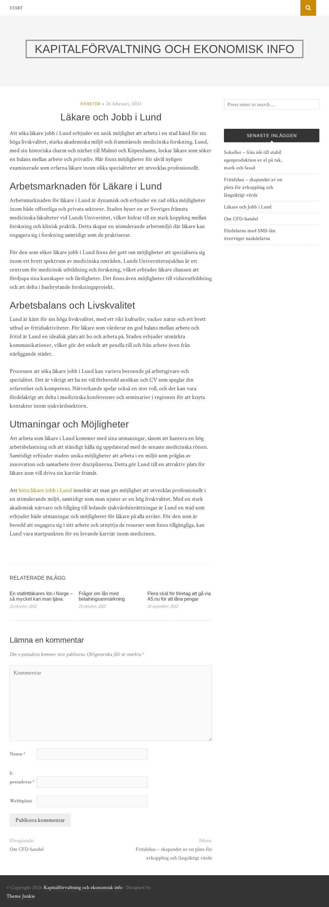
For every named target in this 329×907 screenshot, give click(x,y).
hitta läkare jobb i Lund (45, 490)
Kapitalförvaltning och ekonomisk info (83, 887)
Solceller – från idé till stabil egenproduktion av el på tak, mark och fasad (253, 160)
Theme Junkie (20, 896)
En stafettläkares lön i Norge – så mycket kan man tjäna (41, 596)
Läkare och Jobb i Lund (247, 207)
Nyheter (90, 104)
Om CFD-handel (27, 849)
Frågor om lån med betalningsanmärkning (102, 596)
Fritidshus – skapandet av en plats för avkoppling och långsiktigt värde (174, 853)
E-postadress (22, 777)
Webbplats (21, 801)
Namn (17, 754)
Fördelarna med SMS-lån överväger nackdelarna (249, 234)
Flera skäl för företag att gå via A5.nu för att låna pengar (179, 596)
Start (16, 8)
